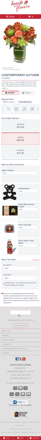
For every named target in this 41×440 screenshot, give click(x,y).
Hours (35, 438)
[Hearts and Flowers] (20, 11)
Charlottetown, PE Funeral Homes (13, 422)
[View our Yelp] (23, 360)
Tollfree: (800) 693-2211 (20, 378)
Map (21, 438)
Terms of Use (35, 432)
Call (7, 438)
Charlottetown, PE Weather (20, 429)
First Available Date (25, 102)
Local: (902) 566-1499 (20, 375)
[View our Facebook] (17, 360)
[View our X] (20, 360)
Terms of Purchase (21, 432)
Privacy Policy (6, 432)
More (4, 88)
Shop (11, 16)
